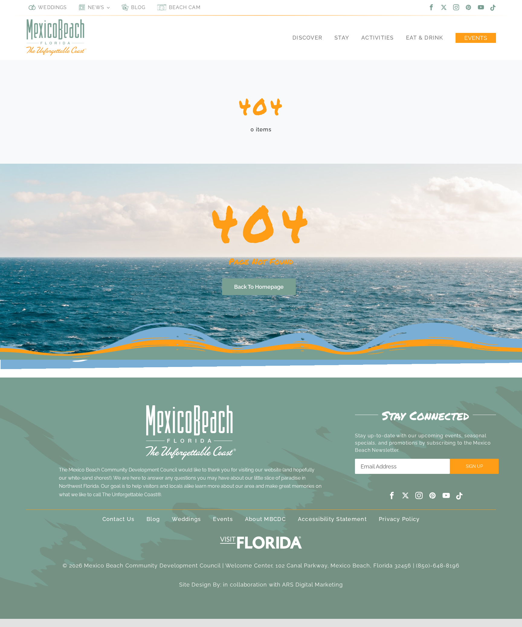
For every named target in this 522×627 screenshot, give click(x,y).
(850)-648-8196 (437, 565)
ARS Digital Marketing (312, 584)
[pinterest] (469, 7)
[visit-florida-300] (261, 535)
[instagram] (456, 7)
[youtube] (481, 7)
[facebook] (431, 7)
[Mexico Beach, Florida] (56, 22)
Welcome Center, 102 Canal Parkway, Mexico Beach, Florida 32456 (318, 565)
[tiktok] (493, 8)
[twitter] (444, 7)
